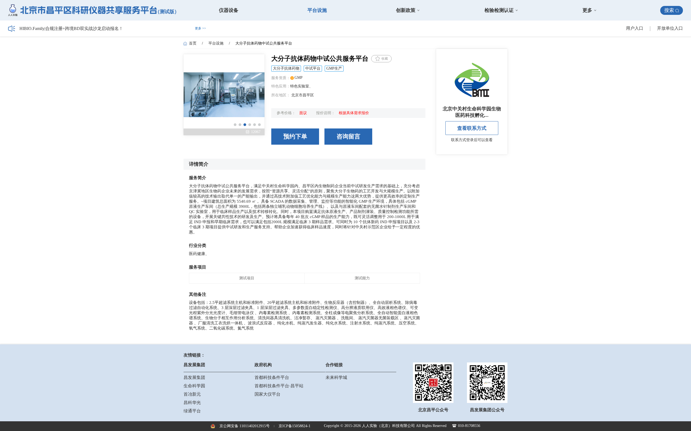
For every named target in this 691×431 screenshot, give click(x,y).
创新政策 (405, 10)
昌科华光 (192, 402)
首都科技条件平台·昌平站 (279, 386)
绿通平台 (192, 411)
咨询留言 (348, 136)
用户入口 (634, 28)
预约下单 (295, 136)
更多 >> (200, 28)
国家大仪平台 (267, 394)
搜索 (669, 10)
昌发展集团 (194, 377)
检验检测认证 (499, 10)
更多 (587, 10)
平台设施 (317, 10)
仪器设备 (228, 10)
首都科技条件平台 (272, 377)
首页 (193, 43)
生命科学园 (194, 386)
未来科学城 (336, 377)
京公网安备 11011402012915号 (244, 426)
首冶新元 (192, 394)
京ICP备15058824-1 (294, 426)
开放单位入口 (670, 28)
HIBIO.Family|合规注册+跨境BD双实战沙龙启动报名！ (71, 28)
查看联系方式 (471, 128)
